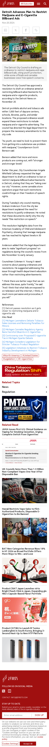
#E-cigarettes (25, 359)
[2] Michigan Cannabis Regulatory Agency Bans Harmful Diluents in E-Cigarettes (22, 330)
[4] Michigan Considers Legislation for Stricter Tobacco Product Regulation (21, 343)
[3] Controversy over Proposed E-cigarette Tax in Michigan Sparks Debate (24, 336)
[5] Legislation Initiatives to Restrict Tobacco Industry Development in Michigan (24, 349)
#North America (11, 355)
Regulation (8, 391)
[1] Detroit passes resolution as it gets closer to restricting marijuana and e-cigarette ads (21, 311)
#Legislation (9, 359)
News (5, 387)
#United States (30, 355)
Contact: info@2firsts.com (14, 698)
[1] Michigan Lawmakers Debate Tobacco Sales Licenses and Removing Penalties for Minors (23, 323)
